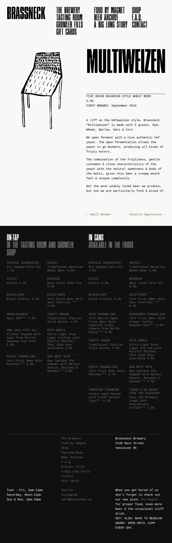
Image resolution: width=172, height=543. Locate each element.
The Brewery (68, 10)
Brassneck (26, 12)
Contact (139, 24)
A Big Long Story (110, 24)
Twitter (67, 490)
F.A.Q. (137, 17)
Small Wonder (98, 214)
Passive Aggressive (147, 214)
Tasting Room (69, 17)
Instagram (69, 495)
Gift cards (66, 32)
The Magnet (149, 499)
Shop (136, 10)
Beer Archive (106, 17)
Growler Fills (69, 24)
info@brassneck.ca (76, 499)
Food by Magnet (109, 10)
